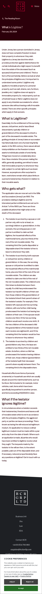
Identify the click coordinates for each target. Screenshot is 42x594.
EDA (21, 531)
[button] (34, 6)
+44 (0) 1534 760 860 (21, 545)
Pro (21, 521)
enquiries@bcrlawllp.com (21, 549)
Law (21, 526)
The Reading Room (12, 18)
